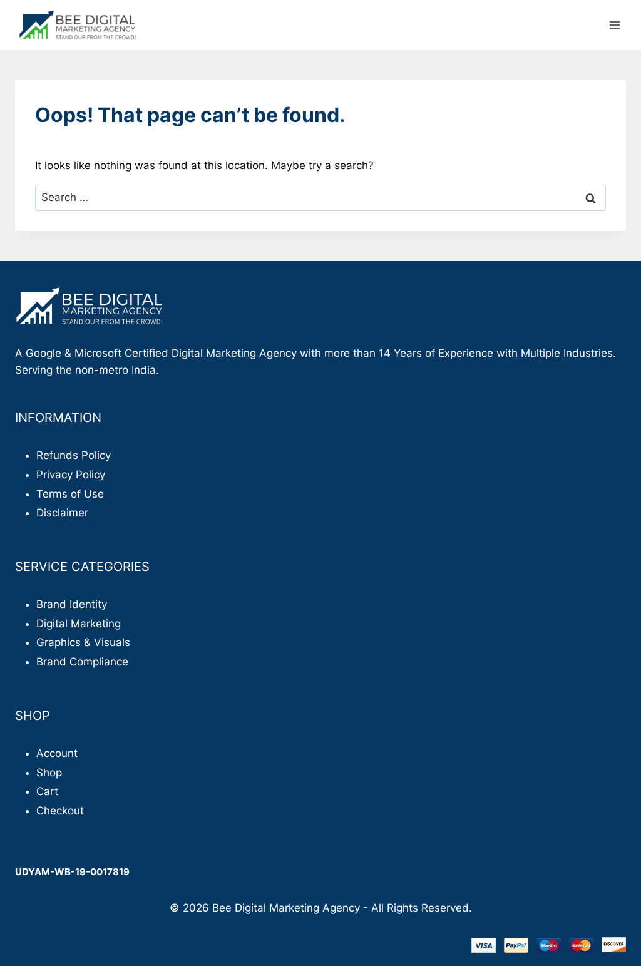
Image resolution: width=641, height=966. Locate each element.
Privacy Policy (70, 474)
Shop (49, 772)
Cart (47, 791)
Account (57, 753)
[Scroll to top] (609, 928)
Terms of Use (70, 494)
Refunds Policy (73, 455)
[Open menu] (614, 24)
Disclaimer (62, 512)
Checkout (60, 810)
